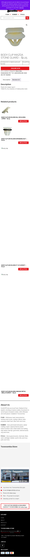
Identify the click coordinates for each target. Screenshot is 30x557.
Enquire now (15, 68)
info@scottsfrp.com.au (13, 490)
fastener (8, 74)
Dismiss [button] (21, 7)
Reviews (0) (16, 79)
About (3, 520)
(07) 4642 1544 (11, 493)
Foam (7, 14)
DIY (10, 73)
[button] (26, 25)
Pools (22, 14)
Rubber (14, 14)
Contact (3, 525)
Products (4, 522)
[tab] (7, 79)
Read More (24, 121)
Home (2, 517)
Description (6, 79)
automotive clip (18, 73)
